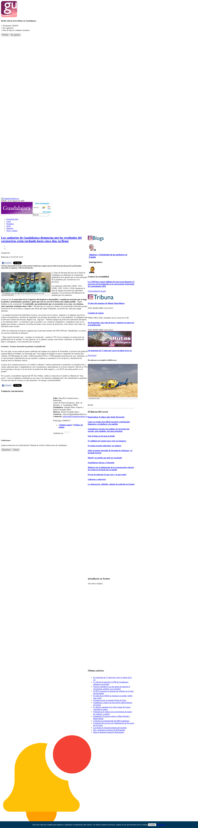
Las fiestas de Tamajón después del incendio (110, 728)
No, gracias (15, 35)
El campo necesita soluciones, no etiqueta (104, 446)
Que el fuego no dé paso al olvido (101, 436)
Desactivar (6, 450)
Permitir (5, 35)
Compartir (8, 263)
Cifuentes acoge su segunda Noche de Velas (109, 700)
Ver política (161, 825)
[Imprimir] (6, 246)
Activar (16, 450)
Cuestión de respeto (96, 313)
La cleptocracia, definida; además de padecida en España (111, 484)
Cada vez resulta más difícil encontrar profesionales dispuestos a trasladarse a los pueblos (109, 423)
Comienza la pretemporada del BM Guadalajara (111, 721)
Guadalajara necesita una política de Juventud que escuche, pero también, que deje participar (108, 430)
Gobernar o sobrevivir (97, 479)
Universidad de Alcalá (96, 291)
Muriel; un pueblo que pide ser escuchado (105, 458)
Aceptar (152, 825)
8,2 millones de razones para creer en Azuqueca (107, 441)
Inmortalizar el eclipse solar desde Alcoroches (106, 417)
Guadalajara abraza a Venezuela (101, 463)
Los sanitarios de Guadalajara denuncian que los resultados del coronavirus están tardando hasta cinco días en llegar (41, 239)
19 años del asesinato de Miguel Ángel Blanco (106, 303)
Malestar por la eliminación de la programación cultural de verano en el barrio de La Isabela (111, 468)
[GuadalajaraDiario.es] (10, 198)
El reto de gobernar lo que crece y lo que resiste (107, 474)
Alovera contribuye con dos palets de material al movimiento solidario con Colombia (111, 687)
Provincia (92, 355)
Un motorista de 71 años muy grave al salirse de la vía (110, 350)
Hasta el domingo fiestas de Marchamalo (108, 732)
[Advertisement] (12, 76)
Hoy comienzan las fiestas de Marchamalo (109, 730)
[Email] (6, 248)
